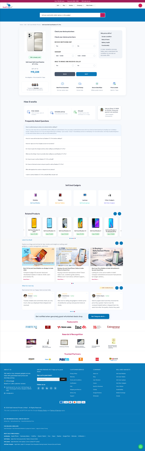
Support (72, 396)
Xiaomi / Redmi (42, 436)
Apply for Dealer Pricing (42, 428)
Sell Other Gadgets (121, 383)
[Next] (121, 243)
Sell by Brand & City (15, 421)
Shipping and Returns (75, 389)
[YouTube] (51, 388)
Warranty (72, 376)
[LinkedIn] (46, 388)
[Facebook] (38, 388)
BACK (65, 74)
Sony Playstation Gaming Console (39, 444)
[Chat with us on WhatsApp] (140, 446)
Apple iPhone (14, 436)
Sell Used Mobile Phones (34, 24)
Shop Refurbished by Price (27, 421)
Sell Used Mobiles (121, 373)
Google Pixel (66, 436)
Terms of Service (55, 410)
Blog (94, 376)
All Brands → (81, 436)
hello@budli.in (10, 393)
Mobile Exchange (120, 392)
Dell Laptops (22, 441)
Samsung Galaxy (25, 436)
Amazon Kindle (34, 439)
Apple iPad (13, 439)
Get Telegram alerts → (98, 316)
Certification (73, 383)
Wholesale (96, 396)
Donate (118, 396)
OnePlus (33, 436)
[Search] (102, 15)
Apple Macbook (14, 441)
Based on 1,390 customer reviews (14, 383)
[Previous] (117, 243)
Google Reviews (97, 392)
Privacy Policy (73, 373)
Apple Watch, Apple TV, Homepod (22, 444)
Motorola (74, 436)
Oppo (53, 436)
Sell (25, 24)
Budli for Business (98, 386)
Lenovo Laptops (29, 441)
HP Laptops (37, 441)
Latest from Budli (27, 240)
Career (95, 383)
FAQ (71, 386)
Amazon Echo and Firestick (54, 444)
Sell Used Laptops (121, 380)
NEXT (86, 74)
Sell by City (73, 392)
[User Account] (140, 5)
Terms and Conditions (75, 380)
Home (21, 24)
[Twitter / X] (55, 388)
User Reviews (96, 380)
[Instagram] (42, 388)
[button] (115, 213)
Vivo (49, 436)
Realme (59, 436)
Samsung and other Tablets (23, 439)
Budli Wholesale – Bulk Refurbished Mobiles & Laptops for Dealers (19, 428)
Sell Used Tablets (120, 376)
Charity (95, 389)
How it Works (119, 386)
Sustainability (119, 389)
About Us (95, 373)
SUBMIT (63, 379)
